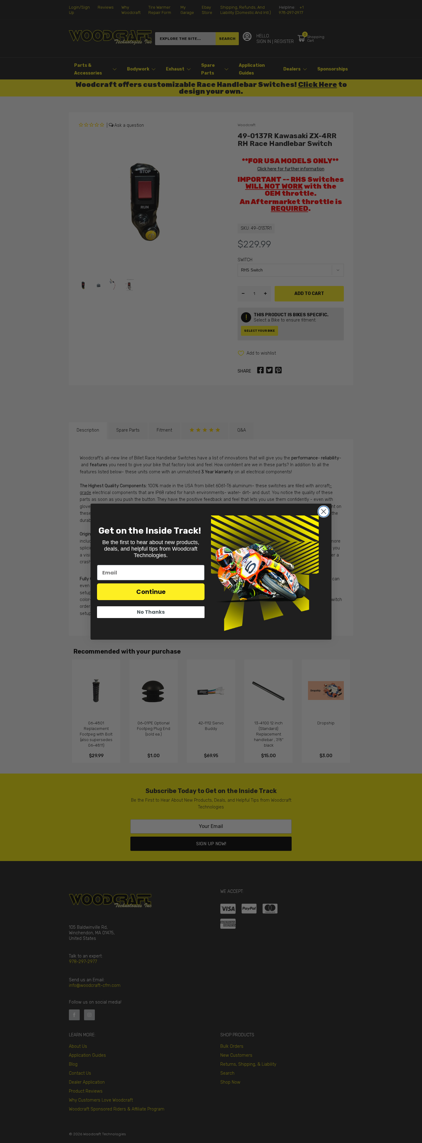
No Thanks (151, 612)
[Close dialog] (323, 511)
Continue (151, 591)
